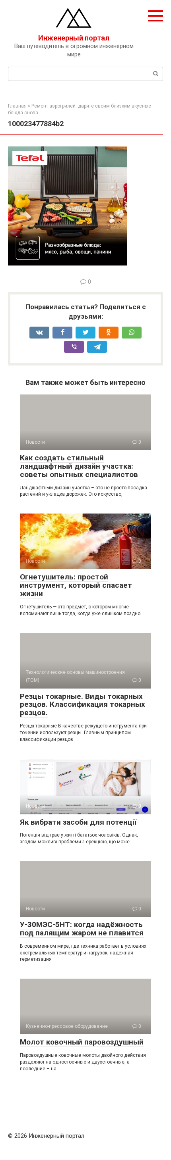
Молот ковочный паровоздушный (82, 1042)
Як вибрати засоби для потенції (78, 822)
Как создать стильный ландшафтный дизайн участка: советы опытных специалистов (79, 466)
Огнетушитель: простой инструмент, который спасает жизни (76, 585)
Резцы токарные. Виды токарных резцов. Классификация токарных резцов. (82, 705)
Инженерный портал (73, 38)
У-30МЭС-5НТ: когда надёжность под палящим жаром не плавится (82, 928)
